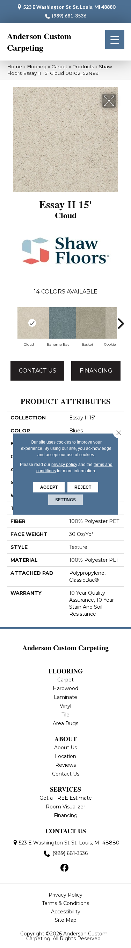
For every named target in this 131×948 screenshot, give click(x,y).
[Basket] (87, 322)
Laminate (65, 697)
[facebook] (64, 868)
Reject (82, 487)
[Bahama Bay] (58, 322)
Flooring (36, 66)
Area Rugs (65, 723)
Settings (65, 499)
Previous (10, 324)
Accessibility (65, 911)
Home (14, 66)
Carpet (59, 66)
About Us (65, 747)
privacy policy (64, 464)
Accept (49, 487)
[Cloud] (29, 322)
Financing (96, 370)
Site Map (66, 920)
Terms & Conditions (65, 903)
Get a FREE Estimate (65, 798)
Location (65, 756)
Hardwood (65, 688)
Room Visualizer (65, 807)
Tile (65, 715)
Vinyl (65, 706)
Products (83, 66)
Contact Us (37, 370)
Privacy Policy (65, 894)
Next (120, 324)
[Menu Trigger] (114, 39)
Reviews (65, 765)
